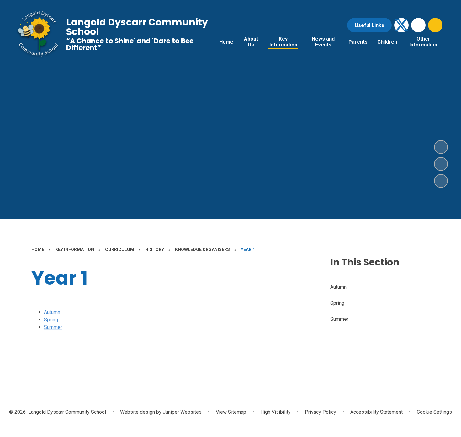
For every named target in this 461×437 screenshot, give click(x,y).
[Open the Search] (435, 25)
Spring (51, 320)
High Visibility (275, 412)
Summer (53, 327)
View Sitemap (231, 412)
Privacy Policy (320, 412)
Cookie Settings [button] (434, 412)
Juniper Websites (182, 412)
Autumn (52, 312)
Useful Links (369, 25)
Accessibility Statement (376, 412)
